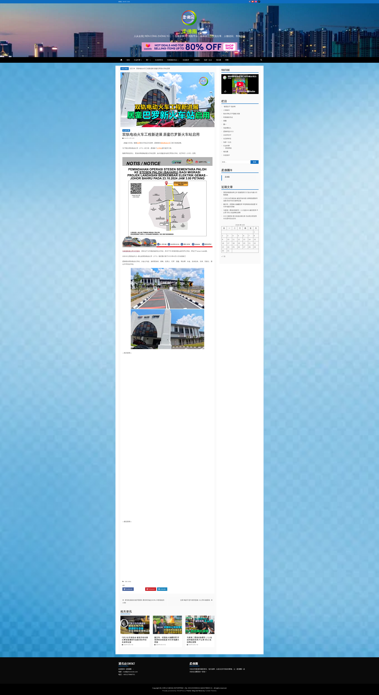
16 (223, 243)
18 (234, 243)
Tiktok (259, 1)
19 (239, 243)
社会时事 (137, 60)
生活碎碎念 (159, 60)
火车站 (159, 148)
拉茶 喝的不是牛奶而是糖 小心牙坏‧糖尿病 (195, 600)
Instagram (256, 1)
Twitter (140, 589)
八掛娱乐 (196, 60)
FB (250, 1)
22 (255, 243)
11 (234, 239)
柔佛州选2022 (228, 131)
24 (228, 247)
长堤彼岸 (186, 60)
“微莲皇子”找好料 (229, 107)
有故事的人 (227, 128)
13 (244, 239)
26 (239, 247)
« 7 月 (223, 256)
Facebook (128, 589)
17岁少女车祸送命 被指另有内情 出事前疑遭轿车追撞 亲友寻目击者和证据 (135, 639)
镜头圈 (218, 60)
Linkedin (163, 589)
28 (249, 247)
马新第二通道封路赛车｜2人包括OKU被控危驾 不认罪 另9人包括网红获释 (199, 639)
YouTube (252, 1)
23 (223, 247)
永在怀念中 (227, 135)
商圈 (226, 60)
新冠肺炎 (228, 148)
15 (255, 239)
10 (228, 239)
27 (244, 247)
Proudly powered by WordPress (173, 691)
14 (249, 239)
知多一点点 (208, 60)
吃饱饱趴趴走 (172, 60)
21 (249, 243)
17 (228, 243)
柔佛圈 (189, 31)
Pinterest (151, 589)
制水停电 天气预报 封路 (231, 114)
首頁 (128, 60)
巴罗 (138, 143)
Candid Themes (210, 691)
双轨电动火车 (165, 143)
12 (239, 239)
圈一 (147, 60)
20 (244, 243)
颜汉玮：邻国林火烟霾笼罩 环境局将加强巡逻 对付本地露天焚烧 (166, 639)
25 (234, 247)
